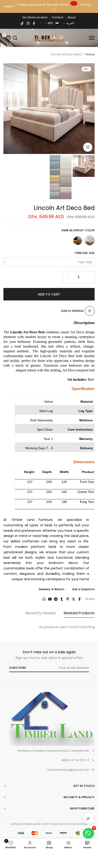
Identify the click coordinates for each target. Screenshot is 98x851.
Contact (57, 17)
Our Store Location (35, 17)
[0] (8, 37)
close (7, 6)
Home (90, 54)
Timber (53, 824)
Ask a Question (83, 589)
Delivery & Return (51, 589)
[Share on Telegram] (56, 599)
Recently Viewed (40, 613)
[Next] (10, 108)
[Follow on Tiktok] (22, 23)
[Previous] (87, 108)
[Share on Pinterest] (68, 599)
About (71, 17)
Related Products (79, 613)
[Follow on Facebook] (34, 23)
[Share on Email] (50, 599)
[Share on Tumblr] (62, 599)
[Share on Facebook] (79, 599)
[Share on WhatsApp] (44, 599)
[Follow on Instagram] (28, 23)
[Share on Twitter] (73, 599)
